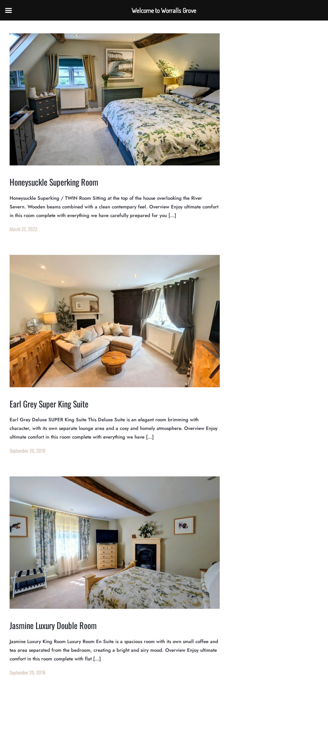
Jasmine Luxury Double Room (53, 625)
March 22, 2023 (23, 228)
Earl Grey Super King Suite (49, 404)
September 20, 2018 (27, 450)
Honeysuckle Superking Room (54, 182)
